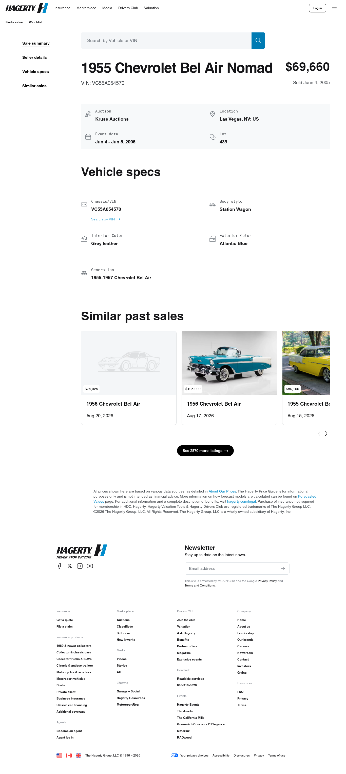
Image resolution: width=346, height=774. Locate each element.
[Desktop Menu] (334, 8)
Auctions (123, 619)
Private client (65, 691)
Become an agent (69, 730)
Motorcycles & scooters (73, 672)
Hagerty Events (188, 704)
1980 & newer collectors (73, 645)
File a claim (64, 626)
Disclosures (242, 755)
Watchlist (35, 22)
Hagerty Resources (131, 698)
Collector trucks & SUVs (74, 658)
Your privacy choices (194, 755)
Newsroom (245, 652)
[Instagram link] (80, 566)
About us (243, 626)
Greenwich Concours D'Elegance (201, 724)
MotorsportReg (128, 704)
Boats (60, 685)
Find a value (14, 22)
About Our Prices (222, 491)
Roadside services (190, 678)
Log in (317, 8)
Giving (241, 672)
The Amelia (185, 711)
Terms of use (276, 755)
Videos (122, 658)
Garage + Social (128, 691)
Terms (241, 705)
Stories (122, 665)
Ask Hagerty (186, 633)
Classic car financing (71, 705)
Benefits (183, 639)
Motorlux (183, 730)
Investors (244, 666)
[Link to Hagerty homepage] (81, 551)
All (119, 672)
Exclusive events (189, 659)
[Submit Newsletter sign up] (283, 568)
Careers (243, 646)
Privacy (242, 698)
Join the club (186, 619)
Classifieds (125, 626)
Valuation (183, 626)
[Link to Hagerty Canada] (69, 755)
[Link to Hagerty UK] (78, 755)
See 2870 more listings (202, 450)
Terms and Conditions (200, 585)
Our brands (245, 639)
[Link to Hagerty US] (59, 755)
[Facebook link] (59, 566)
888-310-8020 (187, 685)
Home (241, 619)
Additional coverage (70, 711)
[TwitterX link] (70, 566)
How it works (126, 639)
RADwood (184, 737)
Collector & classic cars (73, 652)
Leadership (245, 633)
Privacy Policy (267, 580)
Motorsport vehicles (70, 678)
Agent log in (64, 737)
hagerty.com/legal (241, 501)
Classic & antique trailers (74, 665)
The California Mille (190, 717)
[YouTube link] (90, 566)
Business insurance (70, 698)
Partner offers (187, 646)
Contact (243, 659)
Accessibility (221, 755)
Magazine (184, 652)
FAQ (240, 691)
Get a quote (64, 619)
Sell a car (123, 633)
